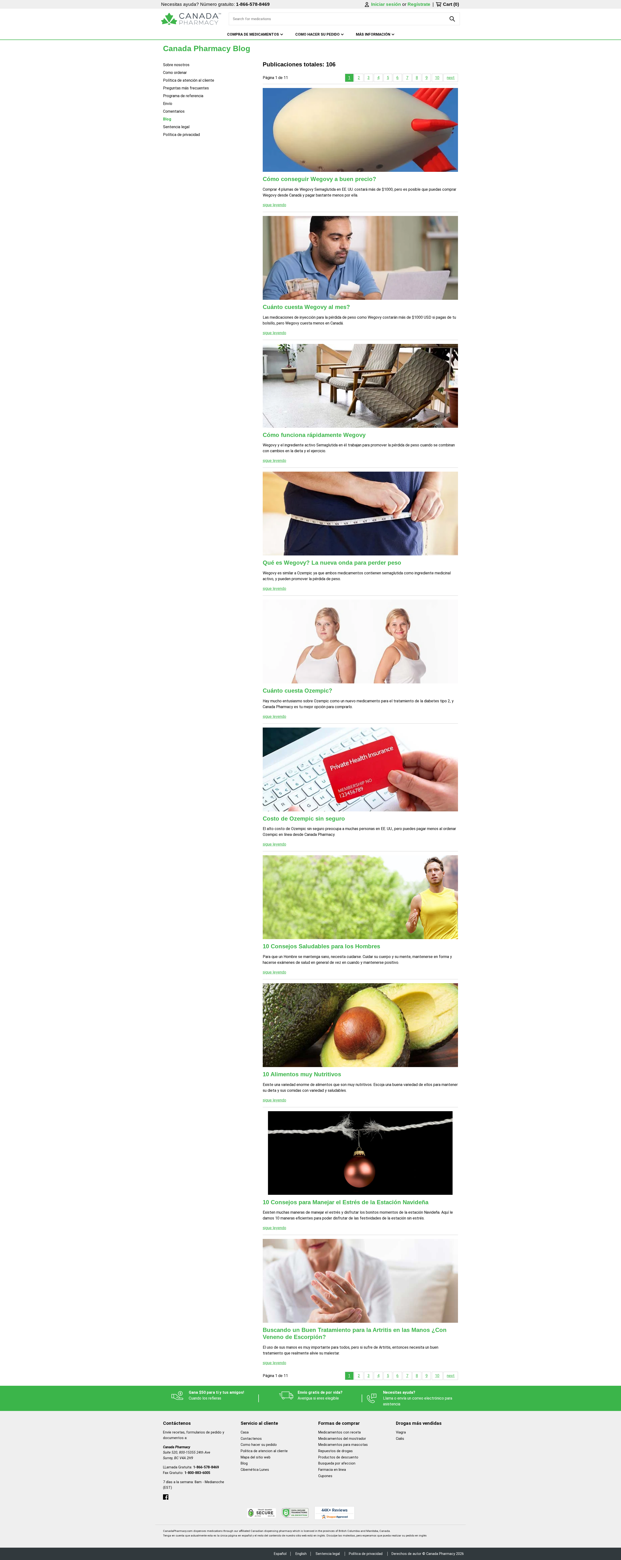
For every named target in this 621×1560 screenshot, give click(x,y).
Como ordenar (175, 72)
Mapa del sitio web (255, 1457)
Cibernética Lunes (255, 1470)
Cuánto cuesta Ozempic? (297, 690)
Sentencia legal (176, 127)
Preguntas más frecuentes (186, 88)
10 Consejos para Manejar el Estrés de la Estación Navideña (345, 1202)
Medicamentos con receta (339, 1432)
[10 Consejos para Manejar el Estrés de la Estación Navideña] (360, 1153)
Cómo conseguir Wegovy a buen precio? (319, 179)
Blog (167, 119)
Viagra (401, 1432)
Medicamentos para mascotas (343, 1445)
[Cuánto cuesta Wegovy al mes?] (360, 258)
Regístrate (419, 4)
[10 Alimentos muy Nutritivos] (360, 1025)
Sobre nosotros (176, 65)
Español (280, 1554)
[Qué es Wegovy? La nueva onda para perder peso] (360, 513)
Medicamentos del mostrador (342, 1439)
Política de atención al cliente (188, 80)
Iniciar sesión (386, 4)
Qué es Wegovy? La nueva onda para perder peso (332, 562)
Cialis (400, 1439)
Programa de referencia (183, 96)
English (301, 1554)
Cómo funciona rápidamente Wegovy (314, 435)
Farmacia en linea (332, 1470)
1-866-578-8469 (253, 4)
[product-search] (452, 19)
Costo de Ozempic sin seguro (304, 818)
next (451, 77)
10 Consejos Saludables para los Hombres (321, 946)
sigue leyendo (274, 205)
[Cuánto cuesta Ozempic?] (360, 641)
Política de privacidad (181, 134)
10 (437, 77)
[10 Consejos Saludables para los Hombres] (360, 897)
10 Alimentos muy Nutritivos (302, 1074)
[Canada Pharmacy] (191, 19)
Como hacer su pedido (259, 1445)
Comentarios (174, 111)
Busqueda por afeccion (336, 1463)
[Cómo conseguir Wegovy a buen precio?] (360, 130)
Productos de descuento (338, 1457)
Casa (245, 1432)
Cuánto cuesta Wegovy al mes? (306, 307)
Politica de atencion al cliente (264, 1451)
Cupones (325, 1476)
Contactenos (251, 1439)
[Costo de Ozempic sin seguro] (360, 769)
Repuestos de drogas (335, 1451)
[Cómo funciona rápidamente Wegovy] (360, 386)
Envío (167, 103)
